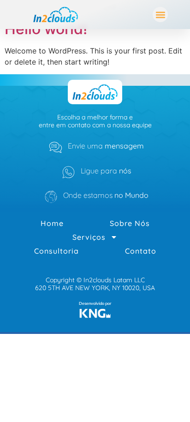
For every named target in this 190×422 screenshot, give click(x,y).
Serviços (89, 237)
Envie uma (106, 145)
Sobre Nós (130, 223)
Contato (140, 251)
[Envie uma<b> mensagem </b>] (55, 147)
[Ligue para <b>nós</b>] (68, 172)
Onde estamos (105, 195)
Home (52, 223)
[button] (160, 14)
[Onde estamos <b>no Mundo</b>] (51, 196)
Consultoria (56, 251)
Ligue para (106, 170)
